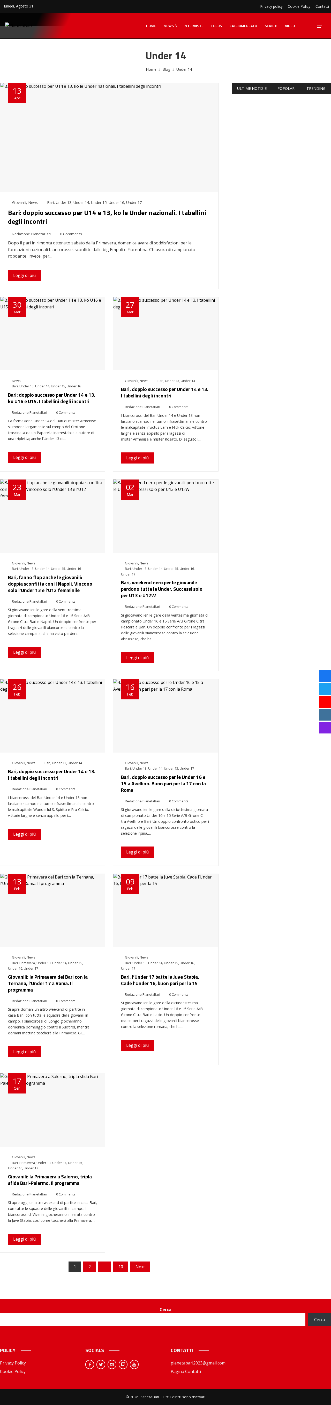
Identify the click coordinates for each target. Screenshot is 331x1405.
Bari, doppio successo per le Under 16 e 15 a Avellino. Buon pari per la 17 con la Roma (163, 783)
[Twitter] (100, 1364)
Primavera (27, 963)
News (33, 202)
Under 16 (116, 202)
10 (120, 1267)
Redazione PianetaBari (31, 233)
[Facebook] (89, 1364)
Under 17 (134, 202)
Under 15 (99, 202)
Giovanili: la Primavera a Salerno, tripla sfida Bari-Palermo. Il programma (50, 1180)
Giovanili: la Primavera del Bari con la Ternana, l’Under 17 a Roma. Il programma (48, 983)
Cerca (165, 1309)
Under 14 (81, 202)
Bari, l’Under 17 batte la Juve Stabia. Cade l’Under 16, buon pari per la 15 (160, 980)
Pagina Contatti (186, 1371)
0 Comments (71, 233)
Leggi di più (24, 275)
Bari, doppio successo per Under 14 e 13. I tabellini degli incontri (164, 392)
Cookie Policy (13, 1371)
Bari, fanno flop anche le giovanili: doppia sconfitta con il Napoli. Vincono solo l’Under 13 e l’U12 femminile (50, 583)
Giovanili (19, 202)
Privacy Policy (13, 1363)
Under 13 (63, 202)
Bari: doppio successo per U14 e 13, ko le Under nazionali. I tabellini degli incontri (107, 216)
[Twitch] (123, 1364)
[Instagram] (112, 1364)
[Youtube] (134, 1364)
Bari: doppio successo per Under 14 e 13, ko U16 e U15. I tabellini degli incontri (51, 398)
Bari (50, 202)
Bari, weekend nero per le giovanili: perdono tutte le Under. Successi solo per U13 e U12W (161, 589)
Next (140, 1267)
